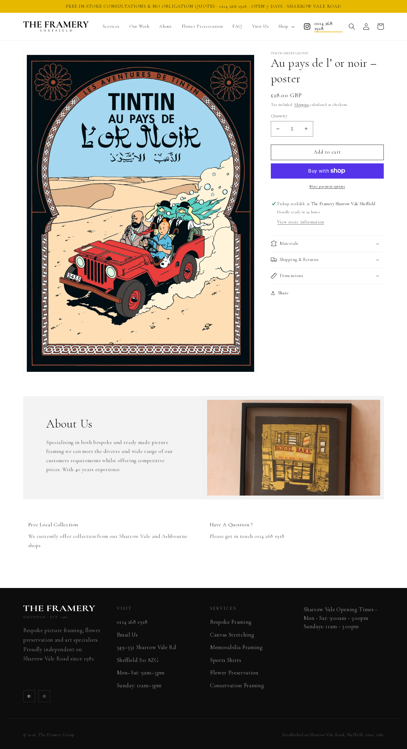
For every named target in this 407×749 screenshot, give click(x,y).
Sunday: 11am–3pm (139, 685)
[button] (285, 26)
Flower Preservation (234, 672)
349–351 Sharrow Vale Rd (146, 647)
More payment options (327, 186)
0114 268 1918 (323, 26)
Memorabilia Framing (236, 647)
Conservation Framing (237, 685)
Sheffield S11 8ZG (138, 660)
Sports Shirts (225, 660)
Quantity (279, 115)
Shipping (301, 104)
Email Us (127, 635)
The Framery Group (56, 734)
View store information (300, 222)
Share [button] (283, 292)
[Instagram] (307, 26)
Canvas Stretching (232, 635)
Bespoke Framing (231, 622)
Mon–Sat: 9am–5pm (141, 672)
